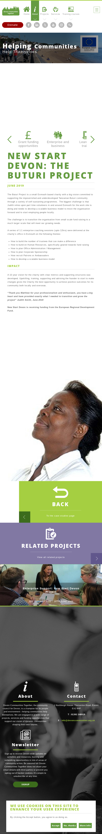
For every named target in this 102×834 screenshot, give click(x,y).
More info (85, 825)
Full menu (97, 10)
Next (93, 139)
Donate (12, 24)
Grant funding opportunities (28, 144)
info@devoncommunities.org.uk (78, 720)
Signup (25, 784)
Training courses (71, 14)
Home (26, 14)
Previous (9, 139)
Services (55, 14)
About (35, 14)
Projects (44, 14)
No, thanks (70, 825)
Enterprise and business (58, 144)
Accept (55, 825)
